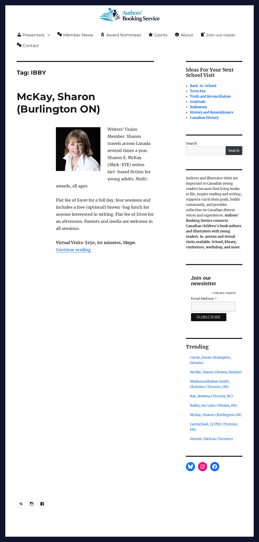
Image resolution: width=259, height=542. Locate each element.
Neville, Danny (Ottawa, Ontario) (216, 372)
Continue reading (73, 249)
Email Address (204, 298)
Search (191, 143)
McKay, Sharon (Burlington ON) (58, 102)
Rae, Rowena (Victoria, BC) (211, 396)
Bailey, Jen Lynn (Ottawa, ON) (213, 405)
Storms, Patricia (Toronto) (211, 439)
